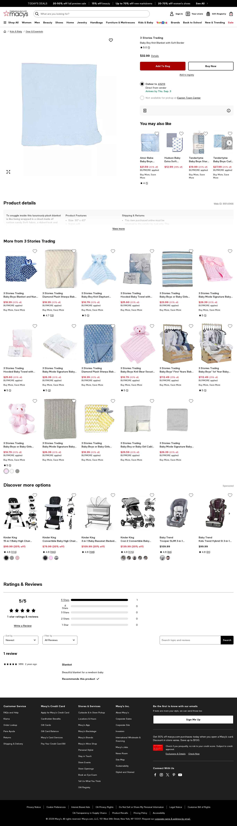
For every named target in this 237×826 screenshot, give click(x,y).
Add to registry (187, 75)
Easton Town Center (189, 98)
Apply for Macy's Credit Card (55, 712)
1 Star (65, 624)
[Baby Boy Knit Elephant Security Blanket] (99, 269)
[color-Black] (6, 558)
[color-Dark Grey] (123, 558)
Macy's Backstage (87, 731)
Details (155, 56)
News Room (122, 753)
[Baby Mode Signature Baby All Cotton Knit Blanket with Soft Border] (177, 419)
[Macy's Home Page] (15, 13)
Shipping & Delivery (13, 744)
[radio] (6, 471)
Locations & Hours (87, 719)
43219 (161, 84)
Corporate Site (123, 725)
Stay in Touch (85, 756)
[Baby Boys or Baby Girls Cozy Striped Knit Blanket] (177, 269)
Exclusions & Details (175, 754)
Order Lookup (10, 725)
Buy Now (210, 66)
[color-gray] (56, 558)
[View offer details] (187, 110)
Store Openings (86, 768)
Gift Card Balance (50, 731)
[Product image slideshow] (59, 106)
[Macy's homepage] (4, 31)
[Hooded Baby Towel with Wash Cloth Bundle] (138, 269)
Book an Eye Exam (87, 775)
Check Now (194, 754)
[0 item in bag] (231, 13)
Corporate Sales (124, 719)
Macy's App (84, 725)
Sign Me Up (193, 719)
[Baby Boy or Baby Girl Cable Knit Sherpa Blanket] (138, 419)
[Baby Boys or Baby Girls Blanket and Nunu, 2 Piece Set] (99, 419)
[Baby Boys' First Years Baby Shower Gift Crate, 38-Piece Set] (177, 344)
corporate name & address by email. (173, 819)
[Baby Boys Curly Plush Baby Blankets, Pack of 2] (223, 142)
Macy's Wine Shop (87, 744)
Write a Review (23, 625)
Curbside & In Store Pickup (91, 712)
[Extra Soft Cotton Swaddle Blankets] (174, 142)
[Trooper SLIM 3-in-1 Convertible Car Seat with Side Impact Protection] (177, 513)
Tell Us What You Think (89, 781)
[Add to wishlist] (110, 40)
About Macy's (122, 712)
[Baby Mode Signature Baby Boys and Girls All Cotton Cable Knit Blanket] (216, 269)
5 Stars (65, 600)
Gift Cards (46, 725)
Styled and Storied (125, 772)
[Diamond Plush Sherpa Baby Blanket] (60, 269)
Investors (120, 731)
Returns (7, 737)
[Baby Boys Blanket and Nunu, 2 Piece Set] (20, 269)
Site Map (120, 759)
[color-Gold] (134, 558)
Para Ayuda (9, 731)
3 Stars (65, 612)
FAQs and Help (10, 712)
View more (118, 228)
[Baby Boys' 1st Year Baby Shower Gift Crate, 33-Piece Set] (216, 344)
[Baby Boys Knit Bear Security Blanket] (138, 344)
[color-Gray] (17, 471)
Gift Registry (84, 787)
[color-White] (12, 471)
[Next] (229, 143)
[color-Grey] (12, 558)
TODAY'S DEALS (37, 3)
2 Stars (65, 618)
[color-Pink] (6, 471)
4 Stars (65, 606)
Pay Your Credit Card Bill (53, 744)
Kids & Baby (16, 31)
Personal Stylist (85, 750)
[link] (150, 170)
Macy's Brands (85, 737)
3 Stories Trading (151, 37)
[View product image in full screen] (8, 172)
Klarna (6, 719)
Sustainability (122, 766)
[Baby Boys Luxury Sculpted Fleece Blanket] (150, 142)
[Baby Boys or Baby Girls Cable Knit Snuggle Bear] (20, 419)
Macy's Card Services (52, 737)
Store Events (84, 762)
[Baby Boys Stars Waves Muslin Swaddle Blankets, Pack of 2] (199, 142)
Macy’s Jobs (122, 747)
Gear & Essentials (34, 31)
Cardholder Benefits (51, 719)
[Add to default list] (157, 134)
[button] (59, 106)
